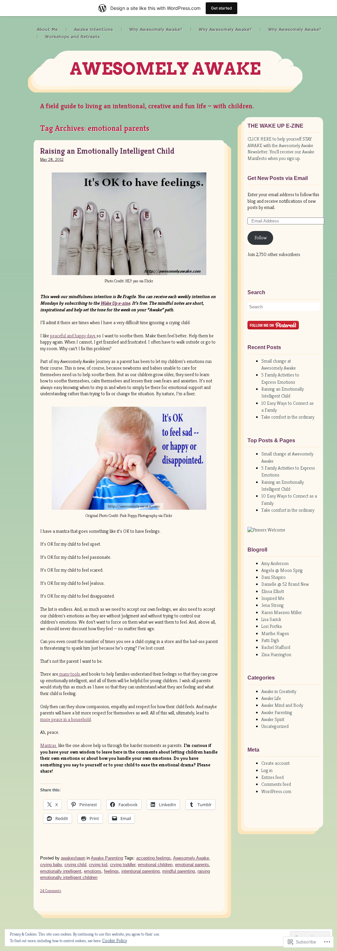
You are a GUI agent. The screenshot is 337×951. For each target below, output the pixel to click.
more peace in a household (65, 719)
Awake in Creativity (278, 691)
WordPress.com (276, 791)
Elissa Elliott (272, 591)
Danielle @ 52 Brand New (285, 584)
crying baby (51, 864)
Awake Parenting (107, 858)
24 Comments (50, 890)
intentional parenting (140, 871)
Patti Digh (270, 640)
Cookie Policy (114, 940)
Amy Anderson (275, 563)
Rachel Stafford (275, 647)
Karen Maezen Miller (281, 612)
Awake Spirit (272, 719)
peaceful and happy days (73, 336)
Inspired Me (272, 598)
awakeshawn (73, 858)
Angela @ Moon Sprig (282, 570)
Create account (275, 763)
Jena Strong (272, 605)
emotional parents (192, 864)
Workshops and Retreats (72, 37)
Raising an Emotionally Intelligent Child (107, 151)
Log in (266, 770)
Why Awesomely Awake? (155, 30)
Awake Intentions (93, 30)
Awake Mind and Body (282, 705)
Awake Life (271, 698)
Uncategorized (275, 726)
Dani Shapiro (273, 577)
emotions (92, 871)
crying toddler (122, 864)
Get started (221, 8)
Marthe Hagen (275, 633)
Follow (260, 238)
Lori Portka (271, 626)
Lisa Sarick (271, 619)
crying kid (98, 864)
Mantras (48, 745)
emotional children (155, 864)
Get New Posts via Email (277, 178)
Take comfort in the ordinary (287, 417)
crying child (75, 864)
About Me (47, 30)
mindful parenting (178, 871)
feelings (111, 871)
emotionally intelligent (60, 871)
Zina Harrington (276, 654)
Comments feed (276, 784)
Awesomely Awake (165, 69)
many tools (69, 674)
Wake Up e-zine (115, 303)
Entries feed (272, 777)
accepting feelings (153, 858)
